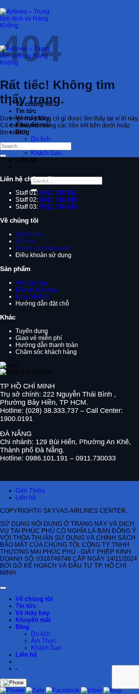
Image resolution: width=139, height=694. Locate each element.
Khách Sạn (46, 152)
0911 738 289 (58, 199)
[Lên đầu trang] (3, 588)
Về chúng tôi (34, 599)
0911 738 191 (58, 192)
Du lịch (40, 139)
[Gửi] (3, 156)
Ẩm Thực (43, 640)
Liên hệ (26, 159)
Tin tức (25, 111)
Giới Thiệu (30, 490)
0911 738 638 (58, 206)
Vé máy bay (32, 613)
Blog (22, 627)
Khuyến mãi (33, 620)
